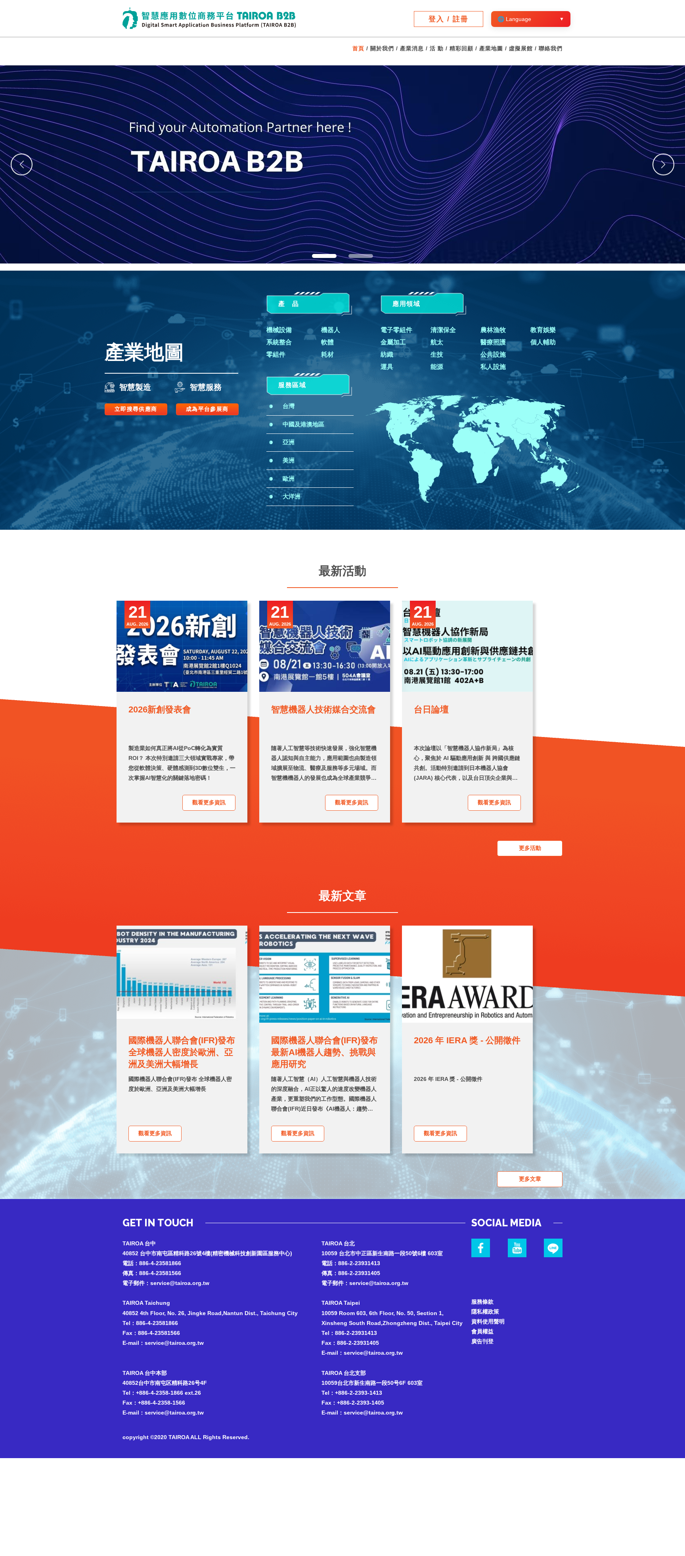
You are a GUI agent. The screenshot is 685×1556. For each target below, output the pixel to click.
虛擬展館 (521, 48)
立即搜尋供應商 (136, 409)
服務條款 (482, 1301)
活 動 (437, 48)
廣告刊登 (482, 1341)
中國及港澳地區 (303, 424)
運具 (387, 366)
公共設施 (493, 354)
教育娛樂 (543, 329)
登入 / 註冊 (449, 19)
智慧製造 (135, 387)
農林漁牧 (493, 329)
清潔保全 (443, 329)
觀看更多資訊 (209, 802)
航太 (437, 342)
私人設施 (493, 366)
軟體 (327, 342)
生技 (437, 354)
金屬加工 (393, 342)
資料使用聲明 (488, 1321)
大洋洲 (291, 496)
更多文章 (530, 1179)
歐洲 (289, 478)
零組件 (275, 354)
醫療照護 (493, 342)
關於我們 (382, 48)
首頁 (358, 48)
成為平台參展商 (207, 409)
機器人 (330, 329)
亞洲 (289, 442)
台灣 (289, 406)
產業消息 (412, 48)
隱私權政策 (485, 1311)
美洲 (289, 460)
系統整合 (279, 342)
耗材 (327, 354)
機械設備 (279, 329)
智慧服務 (206, 387)
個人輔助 (543, 342)
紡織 (387, 354)
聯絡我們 (551, 48)
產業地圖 (491, 48)
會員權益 (482, 1331)
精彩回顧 (461, 48)
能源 (437, 366)
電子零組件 (396, 329)
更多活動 (530, 848)
